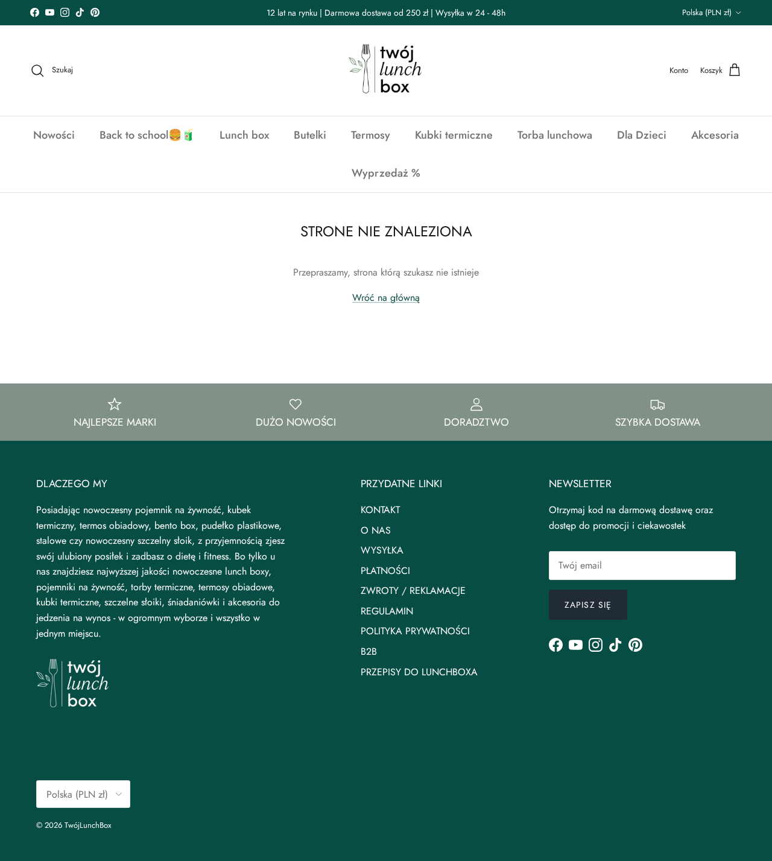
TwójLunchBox (88, 825)
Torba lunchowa (554, 135)
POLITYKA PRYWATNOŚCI (415, 631)
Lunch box (244, 135)
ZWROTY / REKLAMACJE (413, 591)
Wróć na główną (386, 297)
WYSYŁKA (382, 550)
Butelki (310, 135)
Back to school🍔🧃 (147, 135)
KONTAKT (380, 510)
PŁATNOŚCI (385, 571)
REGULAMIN (387, 611)
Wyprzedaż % (386, 173)
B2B (369, 651)
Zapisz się (588, 605)
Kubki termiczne (454, 135)
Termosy (370, 135)
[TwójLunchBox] (386, 70)
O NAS (376, 530)
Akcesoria (715, 135)
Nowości (54, 135)
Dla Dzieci (641, 135)
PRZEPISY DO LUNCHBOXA (419, 672)
